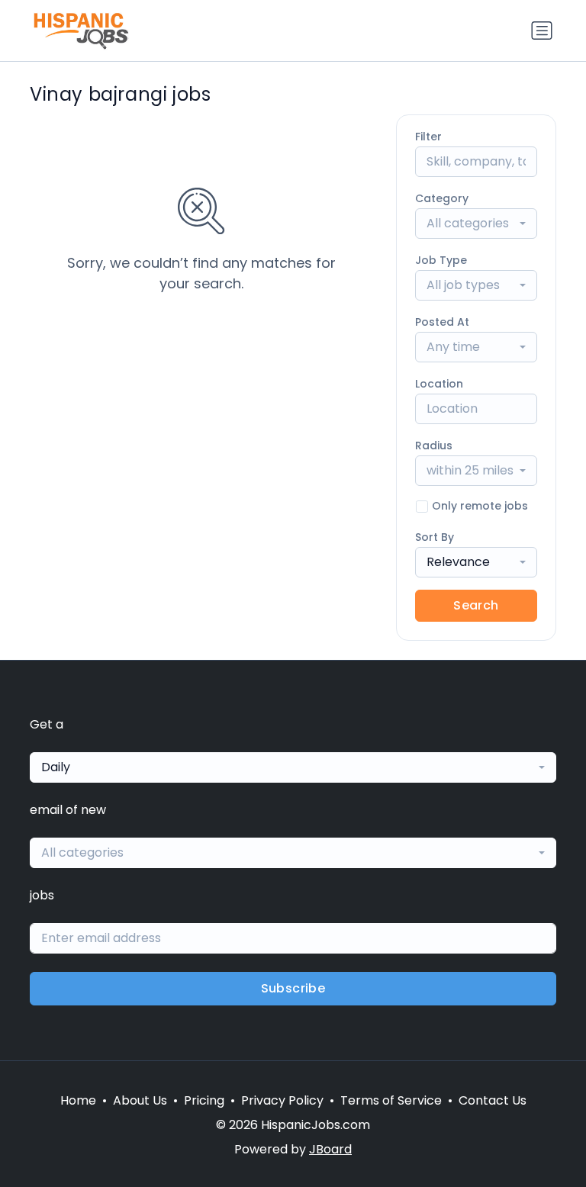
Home (78, 1100)
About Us (140, 1100)
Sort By (434, 537)
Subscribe (293, 988)
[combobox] (476, 223)
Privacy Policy (282, 1100)
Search (475, 605)
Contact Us (492, 1100)
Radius (433, 445)
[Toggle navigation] (541, 30)
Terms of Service (391, 1100)
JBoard (330, 1149)
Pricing (204, 1100)
